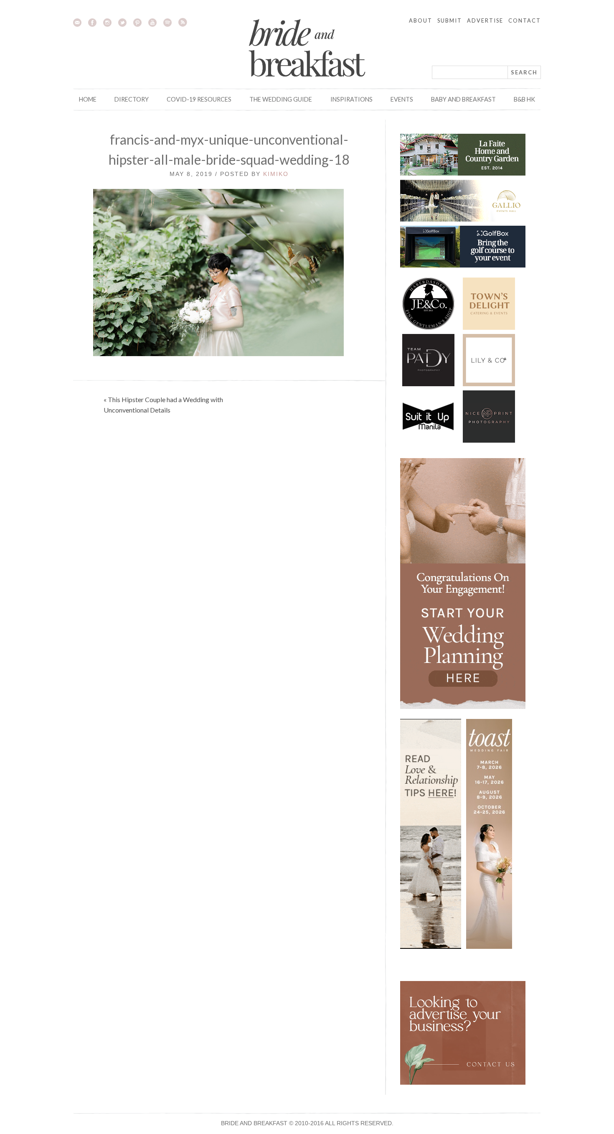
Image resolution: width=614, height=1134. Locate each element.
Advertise (485, 20)
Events (402, 99)
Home (87, 99)
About (420, 20)
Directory (131, 99)
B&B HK (524, 99)
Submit (449, 20)
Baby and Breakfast (463, 99)
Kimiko (276, 174)
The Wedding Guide (280, 99)
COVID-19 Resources (199, 99)
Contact (524, 20)
